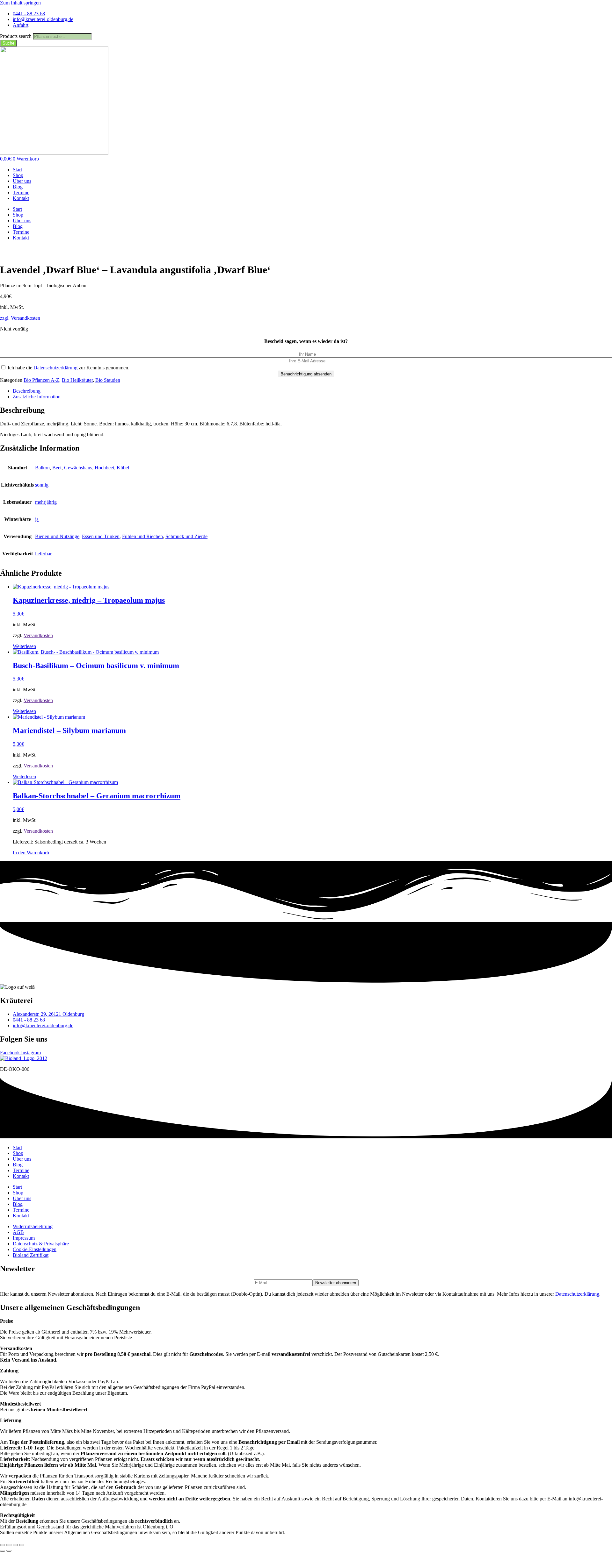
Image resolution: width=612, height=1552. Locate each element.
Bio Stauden (107, 380)
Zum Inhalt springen (20, 2)
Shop (18, 175)
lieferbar (43, 553)
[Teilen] (15, 1545)
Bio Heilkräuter (77, 380)
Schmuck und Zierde (186, 536)
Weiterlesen (24, 646)
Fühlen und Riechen (142, 536)
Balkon (42, 467)
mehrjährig (46, 502)
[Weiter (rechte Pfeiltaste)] (8, 1551)
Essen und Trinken (101, 536)
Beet (57, 467)
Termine (21, 192)
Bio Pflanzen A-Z (41, 380)
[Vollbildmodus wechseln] (8, 1545)
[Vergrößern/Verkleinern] (2, 1545)
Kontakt (21, 198)
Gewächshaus (78, 467)
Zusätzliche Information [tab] (37, 396)
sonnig (41, 485)
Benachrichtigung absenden (306, 374)
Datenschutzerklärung (55, 367)
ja (37, 519)
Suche (8, 43)
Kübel (123, 467)
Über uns (22, 181)
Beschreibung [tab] (26, 391)
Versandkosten (38, 635)
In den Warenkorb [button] (31, 852)
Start (17, 169)
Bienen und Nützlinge (57, 536)
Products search (16, 36)
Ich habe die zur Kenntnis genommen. (67, 367)
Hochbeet (104, 467)
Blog (18, 186)
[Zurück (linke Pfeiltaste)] (2, 1551)
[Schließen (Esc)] (21, 1545)
